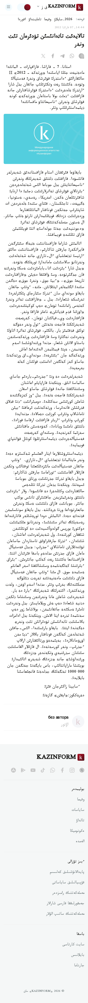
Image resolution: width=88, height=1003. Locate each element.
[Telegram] (62, 57)
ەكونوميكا (77, 831)
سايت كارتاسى (73, 945)
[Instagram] (81, 57)
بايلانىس (77, 955)
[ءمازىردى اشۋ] (8, 7)
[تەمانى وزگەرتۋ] (24, 7)
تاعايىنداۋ (35, 20)
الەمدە (80, 842)
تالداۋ (80, 821)
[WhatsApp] (72, 57)
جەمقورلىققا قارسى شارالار (65, 904)
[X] (43, 57)
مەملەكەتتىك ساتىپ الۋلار (65, 914)
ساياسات (78, 810)
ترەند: (80, 20)
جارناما (79, 966)
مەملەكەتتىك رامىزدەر (68, 893)
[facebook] (62, 770)
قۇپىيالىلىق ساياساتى (68, 883)
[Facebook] (53, 57)
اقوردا (22, 20)
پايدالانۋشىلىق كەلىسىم (67, 872)
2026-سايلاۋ (63, 20)
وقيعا (47, 20)
